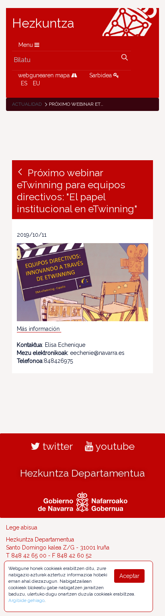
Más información (39, 329)
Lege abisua (21, 527)
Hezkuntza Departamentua (82, 473)
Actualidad (27, 104)
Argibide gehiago (26, 600)
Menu (26, 45)
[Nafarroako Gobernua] (82, 501)
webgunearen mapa (44, 75)
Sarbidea (101, 75)
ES (24, 83)
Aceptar (129, 576)
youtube (114, 446)
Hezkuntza (43, 23)
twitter (56, 446)
